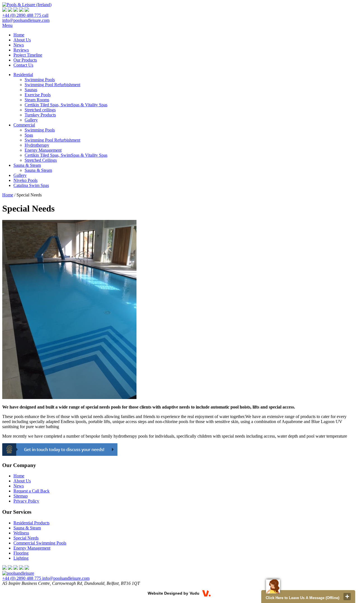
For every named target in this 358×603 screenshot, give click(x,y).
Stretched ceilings (40, 109)
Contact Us (23, 65)
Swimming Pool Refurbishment (52, 84)
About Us (22, 39)
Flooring (21, 553)
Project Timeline (27, 55)
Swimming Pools (40, 79)
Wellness (21, 533)
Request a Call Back (31, 491)
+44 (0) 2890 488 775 (25, 15)
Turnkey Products (40, 114)
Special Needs (26, 538)
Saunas (31, 89)
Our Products (25, 60)
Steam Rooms (37, 99)
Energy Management (43, 150)
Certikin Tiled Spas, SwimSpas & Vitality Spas (66, 104)
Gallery (31, 120)
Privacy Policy (26, 501)
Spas (29, 135)
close (347, 596)
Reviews (21, 50)
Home (18, 34)
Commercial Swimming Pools (39, 543)
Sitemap (20, 496)
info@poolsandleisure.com (26, 20)
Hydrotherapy (37, 145)
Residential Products (31, 522)
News (18, 45)
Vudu (194, 593)
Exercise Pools (38, 94)
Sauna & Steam (38, 170)
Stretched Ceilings (41, 160)
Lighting (21, 558)
